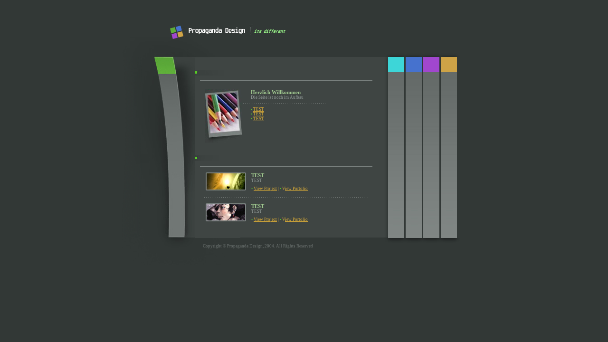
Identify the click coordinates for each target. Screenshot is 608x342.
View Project (265, 188)
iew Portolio (296, 188)
